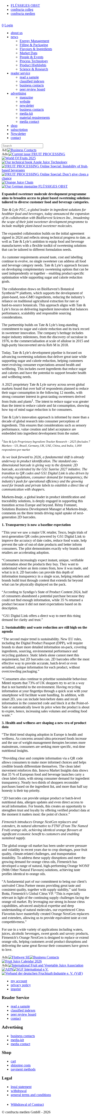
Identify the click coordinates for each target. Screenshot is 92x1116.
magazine (26, 97)
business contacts (32, 85)
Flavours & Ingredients (36, 49)
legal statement (21, 1087)
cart (13, 1061)
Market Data (28, 53)
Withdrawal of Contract (27, 1104)
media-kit (26, 113)
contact (16, 138)
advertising (18, 93)
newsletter (27, 105)
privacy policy (21, 985)
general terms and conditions (31, 1095)
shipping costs (21, 1065)
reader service (20, 73)
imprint (16, 989)
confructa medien (23, 13)
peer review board (32, 89)
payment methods (23, 1069)
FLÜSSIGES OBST (25, 5)
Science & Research (34, 69)
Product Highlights (33, 65)
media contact (29, 121)
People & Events (31, 57)
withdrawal (19, 1091)
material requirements (35, 117)
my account (19, 981)
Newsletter (18, 134)
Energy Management (34, 41)
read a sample (29, 77)
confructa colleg (22, 9)
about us (17, 33)
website (25, 101)
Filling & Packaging (34, 45)
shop (14, 126)
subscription (19, 130)
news (14, 37)
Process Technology (34, 61)
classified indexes (32, 81)
